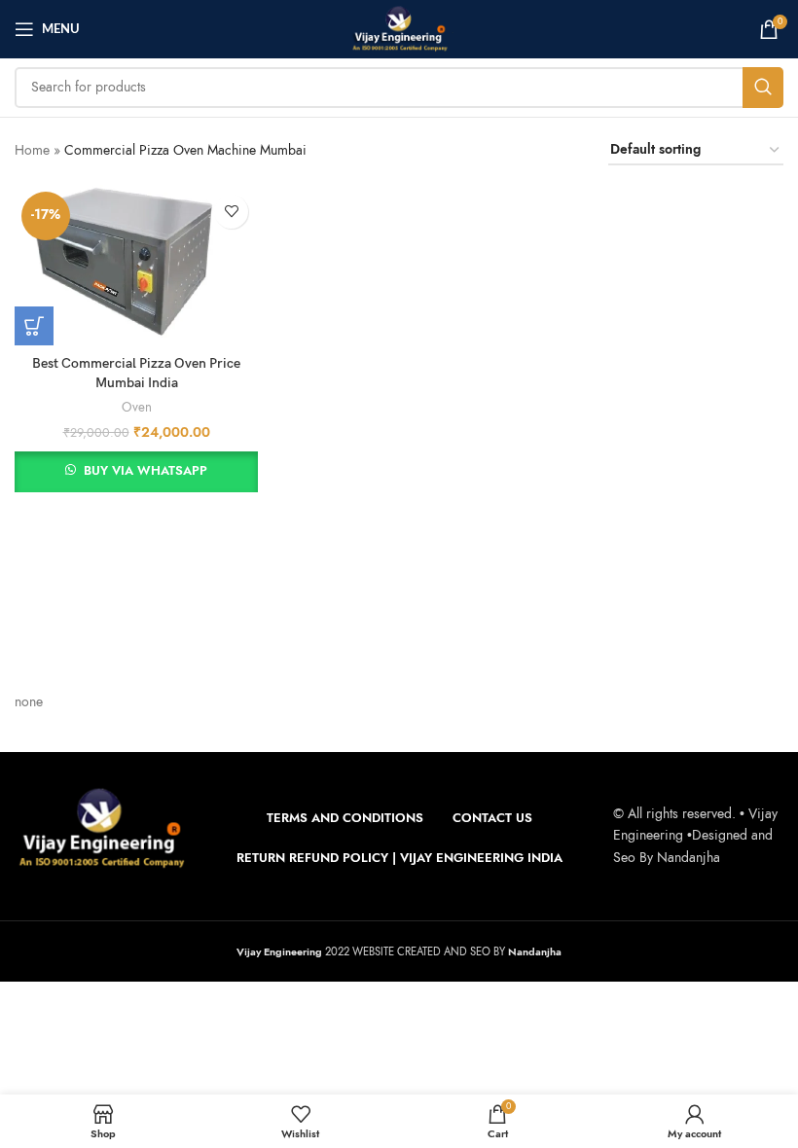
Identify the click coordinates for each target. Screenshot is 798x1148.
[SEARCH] (763, 87)
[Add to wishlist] (231, 212)
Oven (137, 407)
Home (32, 150)
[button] (34, 325)
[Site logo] (399, 27)
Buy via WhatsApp (145, 471)
